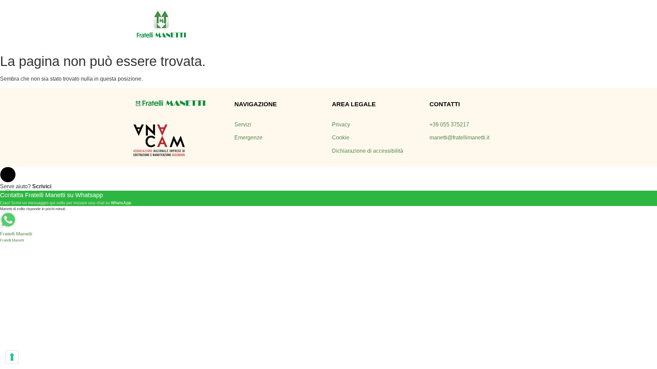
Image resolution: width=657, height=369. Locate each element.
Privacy (341, 124)
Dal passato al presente (312, 25)
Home (258, 25)
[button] (8, 174)
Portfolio (468, 25)
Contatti (503, 25)
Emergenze (403, 25)
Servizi (366, 25)
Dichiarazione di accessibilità (367, 151)
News (438, 25)
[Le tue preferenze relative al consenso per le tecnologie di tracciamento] (11, 357)
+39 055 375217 (449, 124)
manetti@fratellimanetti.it (459, 137)
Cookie (340, 137)
